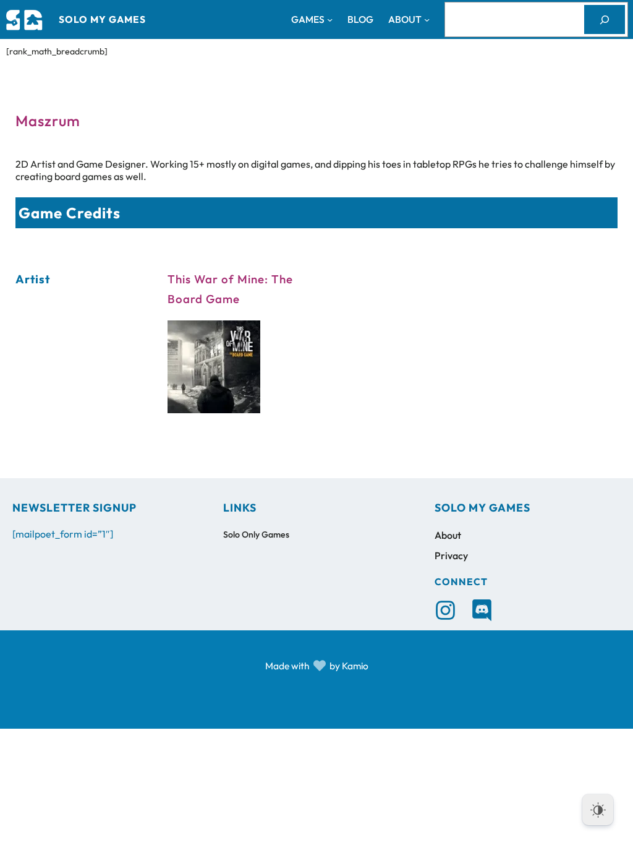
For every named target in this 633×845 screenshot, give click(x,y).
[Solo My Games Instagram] (445, 610)
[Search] (604, 19)
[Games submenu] (330, 19)
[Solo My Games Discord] (482, 610)
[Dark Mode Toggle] (597, 809)
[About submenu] (427, 19)
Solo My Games (102, 19)
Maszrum (47, 120)
